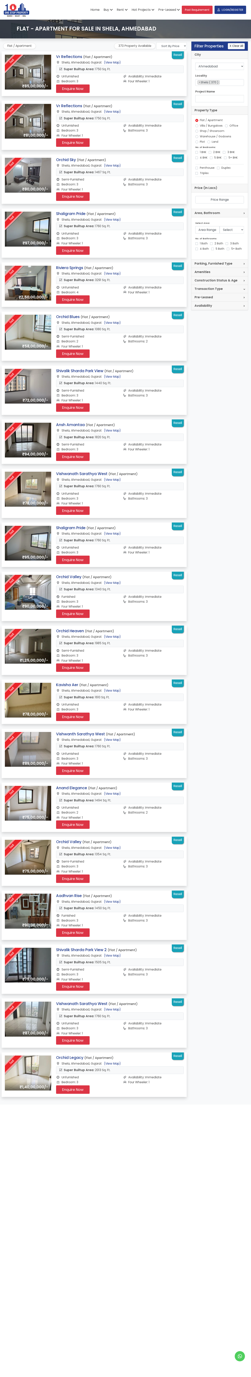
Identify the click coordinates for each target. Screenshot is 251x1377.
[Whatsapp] (240, 1356)
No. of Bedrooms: (205, 147)
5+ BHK (233, 158)
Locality (201, 76)
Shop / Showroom (212, 131)
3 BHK (231, 152)
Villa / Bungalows (211, 126)
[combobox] (219, 82)
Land (215, 142)
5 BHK (218, 158)
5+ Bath (236, 249)
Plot (202, 142)
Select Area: (202, 223)
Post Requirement (197, 10)
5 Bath (220, 249)
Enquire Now (73, 88)
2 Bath (219, 243)
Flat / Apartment (211, 120)
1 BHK (203, 152)
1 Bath (204, 243)
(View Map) (112, 62)
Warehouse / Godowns (215, 136)
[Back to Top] (240, 1368)
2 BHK (216, 152)
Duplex (226, 168)
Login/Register (232, 10)
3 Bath (234, 243)
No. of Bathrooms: (206, 238)
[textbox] (222, 82)
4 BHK (203, 158)
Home (95, 9)
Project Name (205, 91)
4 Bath (204, 249)
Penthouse (207, 168)
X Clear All (236, 46)
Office (233, 126)
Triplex (204, 173)
